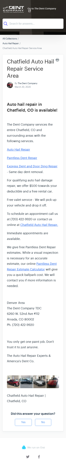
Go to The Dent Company (42, 8)
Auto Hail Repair (11, 43)
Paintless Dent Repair (22, 158)
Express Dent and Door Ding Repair (32, 166)
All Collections (10, 38)
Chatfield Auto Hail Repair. (39, 225)
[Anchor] (10, 115)
